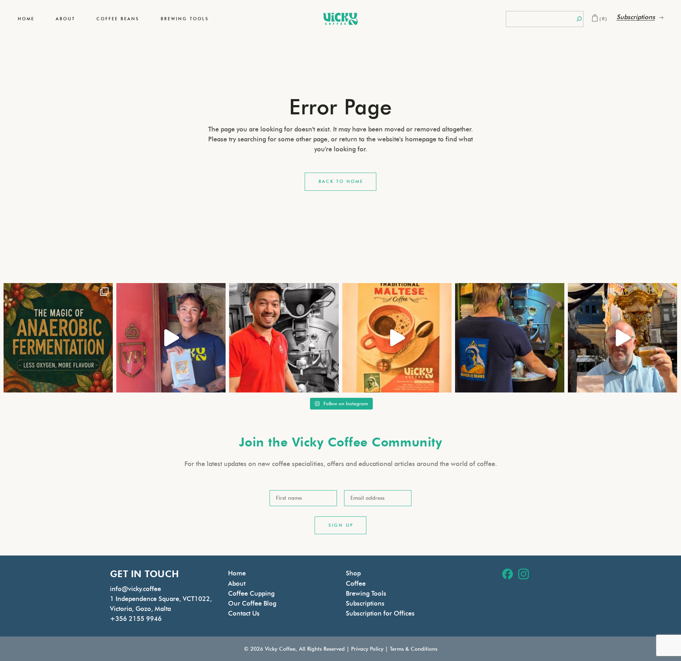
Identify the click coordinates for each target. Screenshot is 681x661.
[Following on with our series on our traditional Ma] (397, 337)
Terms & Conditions (413, 649)
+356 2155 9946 (136, 619)
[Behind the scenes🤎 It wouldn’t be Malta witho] (509, 337)
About (236, 583)
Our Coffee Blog (252, 603)
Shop (353, 573)
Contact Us (244, 613)
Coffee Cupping (251, 593)
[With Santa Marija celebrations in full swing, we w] (622, 337)
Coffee (356, 583)
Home (237, 573)
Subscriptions (365, 603)
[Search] (579, 19)
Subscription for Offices (380, 613)
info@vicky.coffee (135, 589)
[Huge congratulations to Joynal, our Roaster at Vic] (283, 337)
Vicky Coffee (280, 649)
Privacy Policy (367, 649)
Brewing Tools (366, 593)
